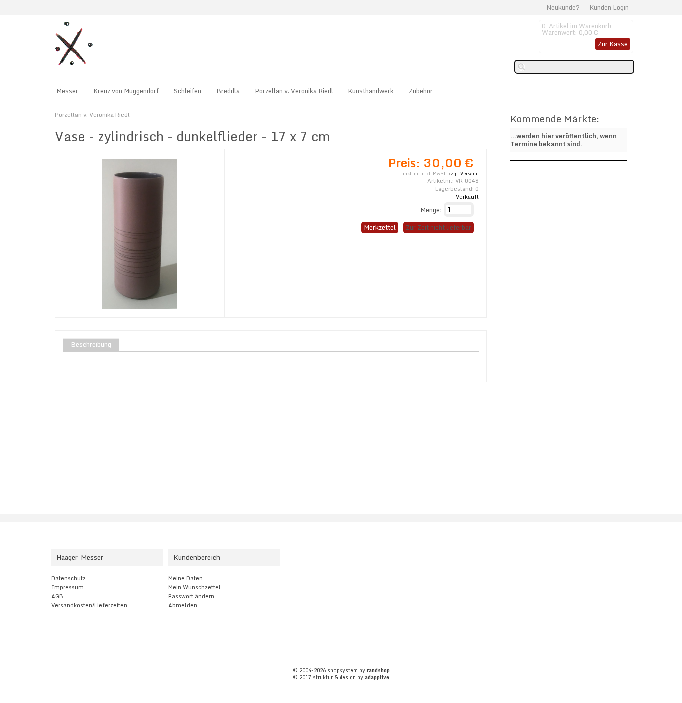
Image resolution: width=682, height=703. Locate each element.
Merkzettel (380, 227)
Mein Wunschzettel (194, 587)
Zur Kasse (613, 43)
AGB (57, 596)
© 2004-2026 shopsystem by (341, 670)
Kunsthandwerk (371, 90)
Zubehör (421, 90)
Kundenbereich (196, 557)
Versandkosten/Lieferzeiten (89, 605)
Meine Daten (185, 578)
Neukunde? (563, 7)
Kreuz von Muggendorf (126, 90)
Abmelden (182, 605)
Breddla (228, 90)
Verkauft (467, 196)
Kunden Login (609, 7)
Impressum (67, 587)
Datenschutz (68, 578)
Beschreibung (91, 344)
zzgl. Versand (463, 173)
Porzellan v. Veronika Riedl (294, 90)
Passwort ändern (191, 596)
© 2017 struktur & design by (341, 677)
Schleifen (187, 90)
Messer (67, 90)
